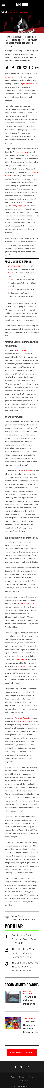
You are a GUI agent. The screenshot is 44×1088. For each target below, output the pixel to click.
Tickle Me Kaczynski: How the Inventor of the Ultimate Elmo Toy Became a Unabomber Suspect (30, 1027)
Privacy (22, 1077)
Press (31, 1077)
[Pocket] (25, 67)
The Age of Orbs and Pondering (29, 1000)
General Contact (22, 1081)
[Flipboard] (19, 67)
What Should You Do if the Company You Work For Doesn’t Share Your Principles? (21, 292)
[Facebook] (13, 67)
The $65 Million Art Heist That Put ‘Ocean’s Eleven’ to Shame (25, 966)
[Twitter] (7, 67)
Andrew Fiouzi (13, 12)
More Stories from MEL (22, 1052)
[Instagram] (37, 67)
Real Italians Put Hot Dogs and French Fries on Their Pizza (24, 939)
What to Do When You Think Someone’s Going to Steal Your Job (22, 282)
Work (4, 12)
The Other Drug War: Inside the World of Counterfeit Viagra (23, 952)
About (13, 1077)
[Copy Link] (31, 67)
